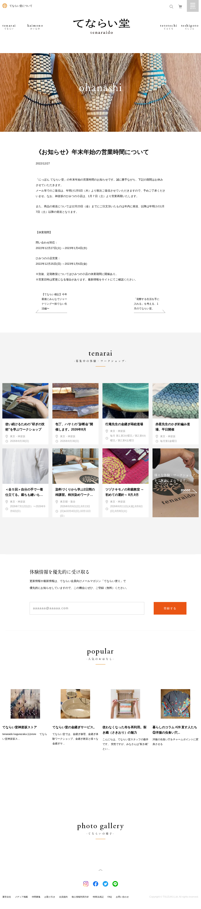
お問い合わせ (122, 897)
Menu (193, 6)
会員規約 (63, 897)
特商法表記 (98, 897)
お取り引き (49, 897)
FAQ (110, 897)
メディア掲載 (21, 897)
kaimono (35, 27)
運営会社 (6, 897)
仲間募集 (36, 897)
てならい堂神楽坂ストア (19, 727)
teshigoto (190, 27)
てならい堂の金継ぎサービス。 (74, 727)
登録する (170, 608)
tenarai (9, 27)
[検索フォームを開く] (171, 6)
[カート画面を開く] (180, 6)
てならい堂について (20, 5)
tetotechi (168, 27)
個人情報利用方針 (80, 897)
